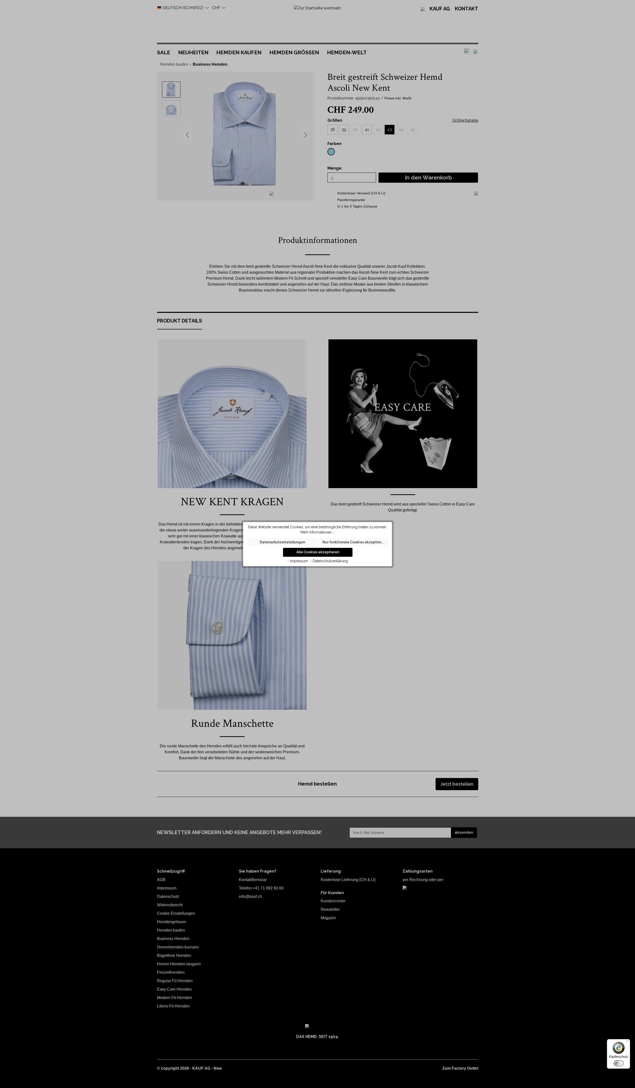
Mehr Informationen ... (317, 532)
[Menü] (627, 1042)
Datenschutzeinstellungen (282, 542)
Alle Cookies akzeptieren (317, 552)
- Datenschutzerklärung (329, 561)
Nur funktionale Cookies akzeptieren (353, 542)
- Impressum (297, 561)
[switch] (619, 1063)
